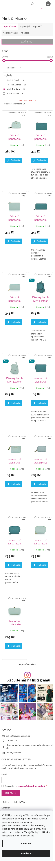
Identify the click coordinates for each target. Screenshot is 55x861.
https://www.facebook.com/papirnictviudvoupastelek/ (29, 747)
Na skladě (14, 67)
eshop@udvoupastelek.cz (18, 736)
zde (32, 835)
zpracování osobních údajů (31, 786)
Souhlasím (26, 853)
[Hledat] (32, 4)
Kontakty (6, 807)
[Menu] (48, 4)
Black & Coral (15, 80)
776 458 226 (11, 740)
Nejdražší (37, 26)
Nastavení (26, 843)
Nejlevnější (25, 26)
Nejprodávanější (10, 32)
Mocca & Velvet (16, 84)
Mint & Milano (16, 89)
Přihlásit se (11, 793)
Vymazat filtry (26, 100)
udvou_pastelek (13, 752)
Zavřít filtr (27, 41)
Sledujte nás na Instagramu (28, 680)
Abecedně (26, 32)
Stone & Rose (15, 93)
